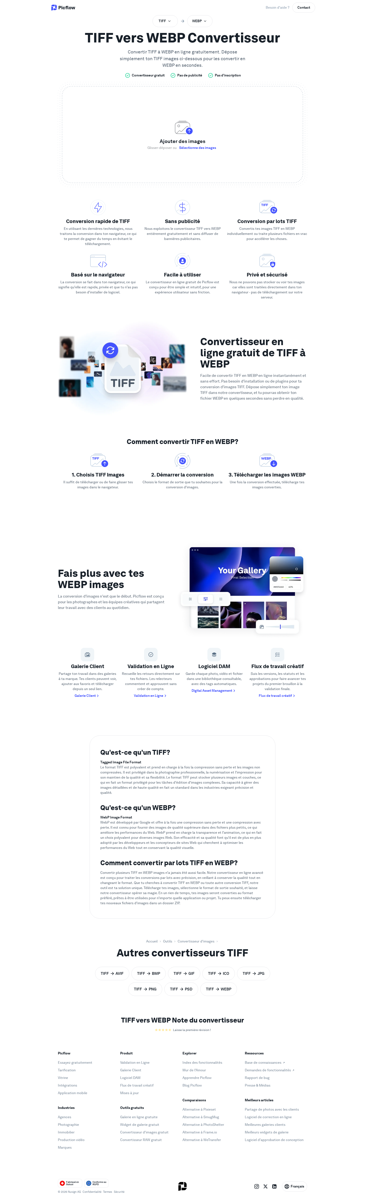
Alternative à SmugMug (200, 1117)
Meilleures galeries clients (265, 1125)
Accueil (152, 941)
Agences (64, 1117)
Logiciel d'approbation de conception (274, 1140)
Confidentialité (92, 1191)
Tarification (67, 1070)
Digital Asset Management (212, 691)
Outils (167, 941)
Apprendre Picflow (196, 1078)
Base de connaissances (263, 1063)
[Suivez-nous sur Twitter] (265, 1186)
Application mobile (72, 1093)
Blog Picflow (192, 1085)
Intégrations (67, 1085)
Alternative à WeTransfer (201, 1140)
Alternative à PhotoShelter (203, 1125)
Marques (65, 1147)
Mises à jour (129, 1093)
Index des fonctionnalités (202, 1063)
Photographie (68, 1125)
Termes (107, 1191)
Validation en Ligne (148, 696)
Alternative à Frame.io (199, 1132)
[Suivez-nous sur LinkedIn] (274, 1186)
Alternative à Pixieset (199, 1109)
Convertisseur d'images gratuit (144, 1132)
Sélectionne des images (197, 148)
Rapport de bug (257, 1078)
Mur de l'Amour (194, 1070)
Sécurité (119, 1191)
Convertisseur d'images (196, 941)
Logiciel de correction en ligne (268, 1117)
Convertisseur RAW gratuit (141, 1140)
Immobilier (66, 1132)
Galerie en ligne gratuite (139, 1117)
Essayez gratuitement (75, 1063)
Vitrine (63, 1078)
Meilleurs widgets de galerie (267, 1132)
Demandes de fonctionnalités (268, 1070)
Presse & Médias (257, 1085)
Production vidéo (71, 1140)
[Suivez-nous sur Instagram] (256, 1186)
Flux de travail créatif (275, 696)
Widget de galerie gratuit (139, 1125)
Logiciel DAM (130, 1078)
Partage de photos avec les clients (272, 1109)
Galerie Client (85, 696)
